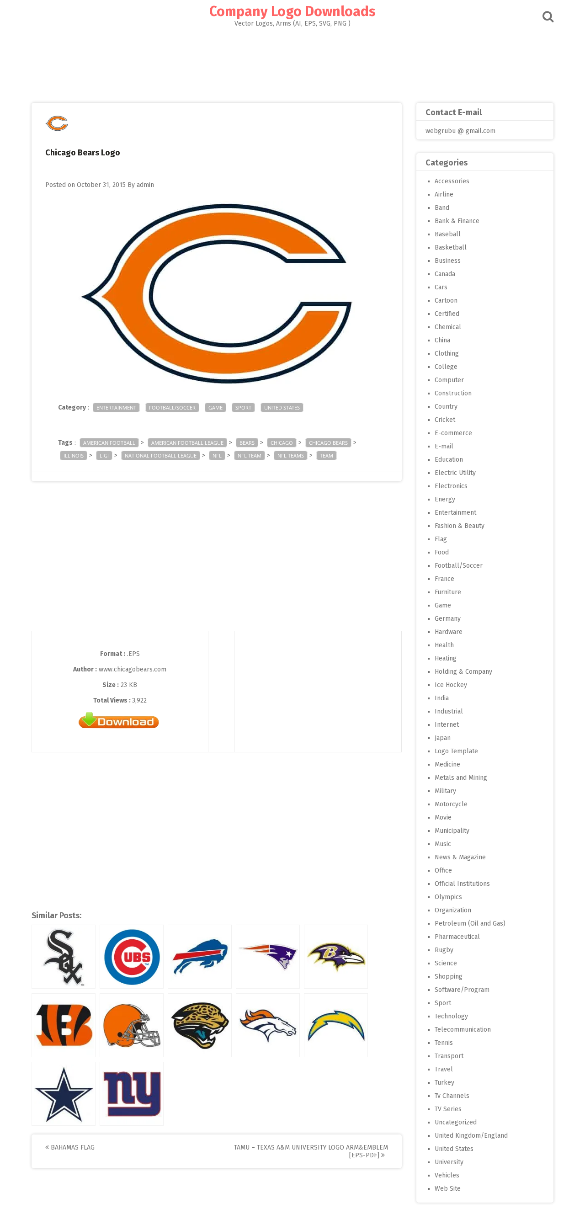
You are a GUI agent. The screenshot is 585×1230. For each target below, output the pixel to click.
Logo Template (456, 751)
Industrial (449, 711)
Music (443, 844)
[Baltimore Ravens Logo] (336, 957)
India (442, 698)
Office (443, 870)
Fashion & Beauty (459, 526)
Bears (247, 442)
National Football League (161, 455)
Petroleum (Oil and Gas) (470, 923)
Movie (443, 817)
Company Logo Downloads (292, 11)
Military (445, 791)
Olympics (448, 897)
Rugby (444, 950)
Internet (447, 725)
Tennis (444, 1043)
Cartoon (446, 300)
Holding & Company (463, 672)
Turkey (444, 1082)
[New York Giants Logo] (132, 1094)
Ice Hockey (451, 685)
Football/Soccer (172, 407)
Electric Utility (455, 473)
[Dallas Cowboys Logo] (64, 1094)
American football (109, 442)
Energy (445, 499)
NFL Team (249, 455)
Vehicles (447, 1175)
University (449, 1162)
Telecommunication (463, 1029)
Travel (444, 1069)
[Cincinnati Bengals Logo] (64, 1025)
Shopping (449, 976)
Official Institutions (462, 884)
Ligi (104, 455)
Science (446, 963)
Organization (453, 910)
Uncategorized (456, 1122)
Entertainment (116, 407)
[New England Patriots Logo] (268, 957)
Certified (447, 314)
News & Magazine (460, 857)
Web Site (448, 1189)
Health (444, 645)
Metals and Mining (461, 778)
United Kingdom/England (471, 1135)
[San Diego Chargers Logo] (336, 1025)
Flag (441, 539)
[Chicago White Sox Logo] (64, 957)
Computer (449, 380)
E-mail (444, 446)
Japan (443, 738)
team (326, 455)
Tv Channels (452, 1096)
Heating (446, 658)
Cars (441, 287)
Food (442, 552)
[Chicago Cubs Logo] (132, 957)
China (442, 340)
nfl (217, 455)
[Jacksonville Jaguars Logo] (200, 1025)
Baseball (448, 234)
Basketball (451, 247)
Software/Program (462, 990)
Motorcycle (451, 804)
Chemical (448, 327)
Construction (453, 393)
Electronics (451, 486)
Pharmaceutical (457, 937)
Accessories (452, 181)
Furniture (448, 592)
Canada (445, 274)
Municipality (452, 831)
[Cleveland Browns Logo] (132, 1025)
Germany (448, 619)
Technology (451, 1016)
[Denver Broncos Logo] (268, 1025)
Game (215, 407)
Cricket (445, 420)
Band (442, 208)
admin (145, 185)
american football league (187, 442)
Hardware (449, 632)
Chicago (282, 442)
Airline (444, 194)
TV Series (448, 1109)
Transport (449, 1056)
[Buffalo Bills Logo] (200, 957)
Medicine (447, 764)
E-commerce (453, 433)
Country (446, 406)
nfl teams (290, 455)
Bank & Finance (457, 221)
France (444, 579)
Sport (243, 407)
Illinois (74, 455)
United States (282, 407)
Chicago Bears (328, 442)
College (446, 367)
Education (449, 459)
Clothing (447, 353)
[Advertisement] (292, 62)
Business (448, 261)
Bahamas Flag (72, 1147)
